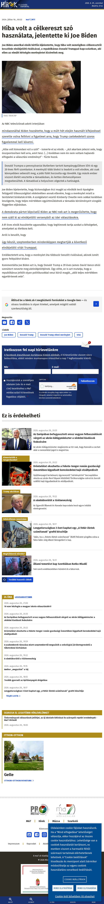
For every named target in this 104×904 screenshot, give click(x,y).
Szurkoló (73, 821)
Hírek (42, 821)
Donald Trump (27, 335)
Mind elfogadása (86, 888)
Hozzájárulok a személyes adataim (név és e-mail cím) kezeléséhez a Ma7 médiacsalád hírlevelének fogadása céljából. (20, 388)
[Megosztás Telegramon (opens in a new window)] (19, 322)
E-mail (55, 367)
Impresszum (14, 844)
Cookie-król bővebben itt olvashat (74, 896)
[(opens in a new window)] (29, 834)
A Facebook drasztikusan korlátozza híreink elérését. (32, 355)
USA (79, 335)
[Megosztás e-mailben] (4, 322)
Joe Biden (8, 335)
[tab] (8, 597)
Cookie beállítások (74, 879)
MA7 (28, 821)
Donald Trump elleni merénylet (55, 335)
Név (6, 367)
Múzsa (56, 821)
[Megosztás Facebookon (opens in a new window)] (12, 322)
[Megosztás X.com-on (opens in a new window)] (27, 322)
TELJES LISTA (12, 696)
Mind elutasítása (63, 888)
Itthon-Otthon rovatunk (18, 780)
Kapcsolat (31, 844)
